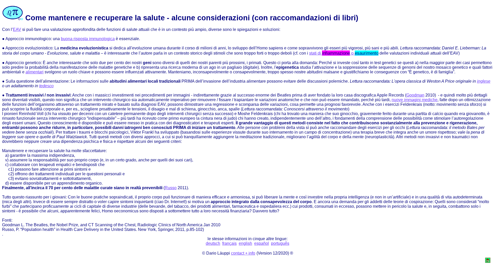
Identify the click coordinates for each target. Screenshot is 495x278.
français (229, 243)
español (261, 243)
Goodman (415, 95)
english (245, 243)
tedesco (46, 86)
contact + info (243, 253)
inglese (483, 81)
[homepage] (487, 261)
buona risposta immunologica (88, 39)
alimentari (35, 72)
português (280, 243)
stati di (343, 53)
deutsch (213, 243)
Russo (171, 188)
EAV (17, 29)
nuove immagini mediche (415, 100)
